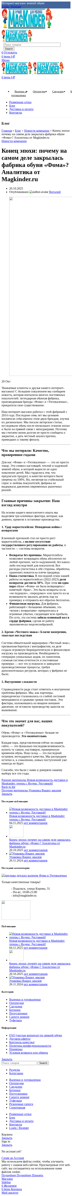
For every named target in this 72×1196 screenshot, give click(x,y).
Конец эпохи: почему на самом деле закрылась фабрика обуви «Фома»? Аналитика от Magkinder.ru (39, 843)
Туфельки (15, 1020)
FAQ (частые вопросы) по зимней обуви (35, 1035)
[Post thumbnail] (39, 812)
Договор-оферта (19, 1038)
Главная (7, 130)
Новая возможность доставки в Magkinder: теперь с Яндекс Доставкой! (37, 817)
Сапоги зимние (19, 1016)
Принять (37, 1175)
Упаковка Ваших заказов (25, 857)
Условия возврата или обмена (28, 1052)
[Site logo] (27, 27)
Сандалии (15, 1006)
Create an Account (13, 1158)
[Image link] (34, 875)
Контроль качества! (22, 1042)
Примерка (15, 1049)
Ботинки (15, 1010)
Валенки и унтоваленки (25, 999)
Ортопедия (16, 1003)
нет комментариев (35, 823)
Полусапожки (18, 1013)
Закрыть (7, 793)
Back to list (8, 787)
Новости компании (36, 130)
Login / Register (19, 1128)
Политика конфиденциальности (30, 1045)
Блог (18, 130)
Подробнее (16, 1175)
